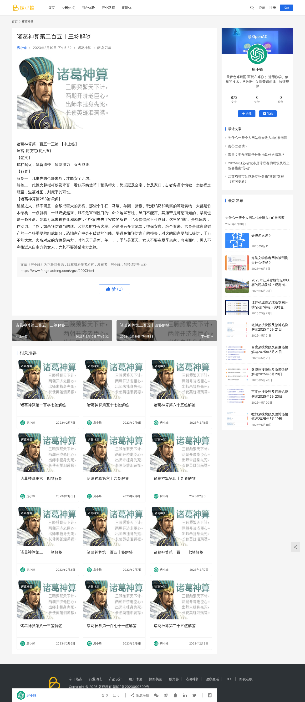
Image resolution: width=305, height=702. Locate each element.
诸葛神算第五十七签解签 (108, 404)
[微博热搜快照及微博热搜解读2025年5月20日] (237, 374)
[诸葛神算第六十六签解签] (114, 452)
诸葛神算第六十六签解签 (108, 478)
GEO (229, 679)
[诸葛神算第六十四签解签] (48, 452)
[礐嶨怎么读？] (237, 240)
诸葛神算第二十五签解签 (175, 625)
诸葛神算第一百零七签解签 (43, 404)
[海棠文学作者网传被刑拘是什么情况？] (237, 262)
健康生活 (212, 679)
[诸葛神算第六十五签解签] (181, 379)
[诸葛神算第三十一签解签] (48, 526)
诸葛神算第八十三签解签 (41, 625)
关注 (249, 113)
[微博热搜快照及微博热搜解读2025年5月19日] (237, 419)
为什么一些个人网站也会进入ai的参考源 (257, 138)
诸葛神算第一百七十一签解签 (112, 625)
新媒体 (127, 7)
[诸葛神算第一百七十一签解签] (114, 600)
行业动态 (108, 7)
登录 (262, 7)
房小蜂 (22, 48)
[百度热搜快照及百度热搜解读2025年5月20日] (237, 396)
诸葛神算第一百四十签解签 (110, 552)
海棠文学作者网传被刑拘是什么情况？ (256, 155)
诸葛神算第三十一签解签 (41, 552)
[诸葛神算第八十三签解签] (48, 600)
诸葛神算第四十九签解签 (175, 478)
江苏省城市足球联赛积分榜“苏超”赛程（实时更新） (269, 307)
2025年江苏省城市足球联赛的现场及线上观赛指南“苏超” (270, 284)
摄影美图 (155, 679)
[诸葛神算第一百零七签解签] (48, 379)
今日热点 (68, 7)
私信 (270, 113)
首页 (51, 7)
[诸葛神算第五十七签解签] (114, 379)
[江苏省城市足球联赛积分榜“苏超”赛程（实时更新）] (237, 307)
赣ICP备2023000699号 (131, 687)
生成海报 (142, 695)
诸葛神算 (84, 48)
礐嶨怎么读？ (238, 146)
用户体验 (88, 7)
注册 (272, 7)
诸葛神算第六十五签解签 (175, 404)
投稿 (286, 8)
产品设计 (115, 679)
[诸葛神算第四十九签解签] (181, 452)
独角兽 (174, 679)
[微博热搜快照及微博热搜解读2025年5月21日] (237, 330)
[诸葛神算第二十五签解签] (181, 600)
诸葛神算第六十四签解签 (41, 478)
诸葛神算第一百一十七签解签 (178, 552)
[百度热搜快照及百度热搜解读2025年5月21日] (237, 352)
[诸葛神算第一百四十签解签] (114, 526)
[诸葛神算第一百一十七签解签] (181, 526)
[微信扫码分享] (156, 695)
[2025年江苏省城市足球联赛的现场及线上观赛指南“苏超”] (237, 285)
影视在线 (246, 679)
